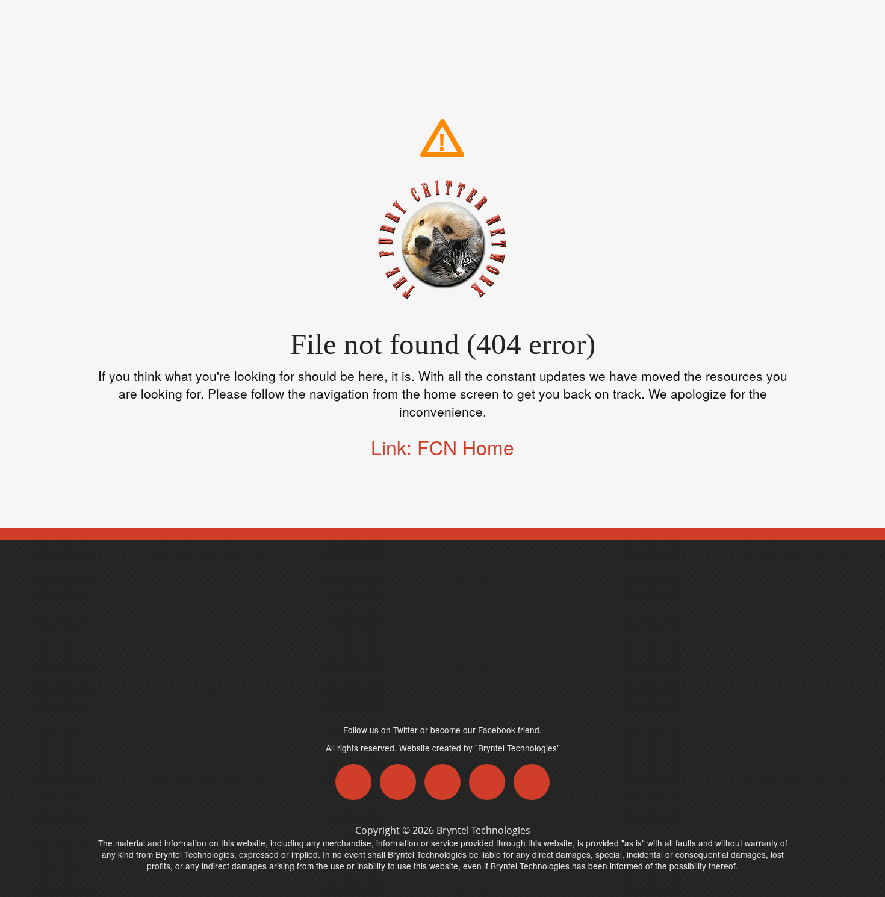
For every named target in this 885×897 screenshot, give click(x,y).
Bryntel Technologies (483, 830)
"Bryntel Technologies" (517, 748)
